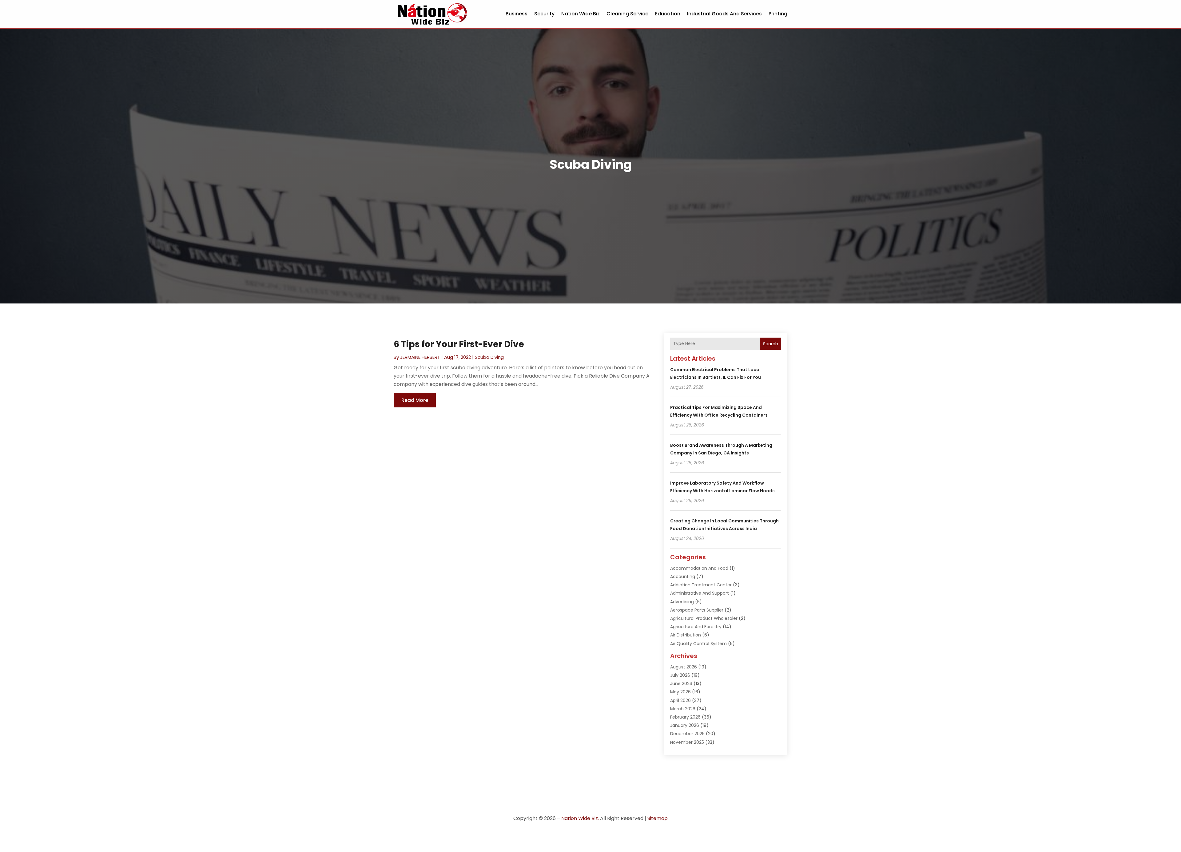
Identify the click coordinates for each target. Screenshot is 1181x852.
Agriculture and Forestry (696, 627)
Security (544, 13)
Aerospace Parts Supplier (696, 610)
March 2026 (682, 709)
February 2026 (685, 717)
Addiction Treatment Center (701, 585)
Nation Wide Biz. (580, 818)
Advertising (682, 602)
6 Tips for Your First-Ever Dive (459, 344)
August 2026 (683, 667)
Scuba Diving (489, 357)
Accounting (682, 576)
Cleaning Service (627, 13)
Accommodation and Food (699, 568)
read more (414, 400)
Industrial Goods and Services (724, 13)
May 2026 (680, 692)
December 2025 (687, 734)
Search (770, 344)
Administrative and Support (699, 593)
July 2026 (680, 675)
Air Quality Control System (698, 643)
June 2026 (681, 683)
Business (516, 13)
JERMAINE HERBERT (420, 357)
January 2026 (684, 725)
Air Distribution (685, 635)
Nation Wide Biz (580, 13)
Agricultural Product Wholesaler (704, 618)
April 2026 (680, 700)
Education (667, 13)
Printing (778, 13)
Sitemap (657, 818)
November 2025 (687, 742)
